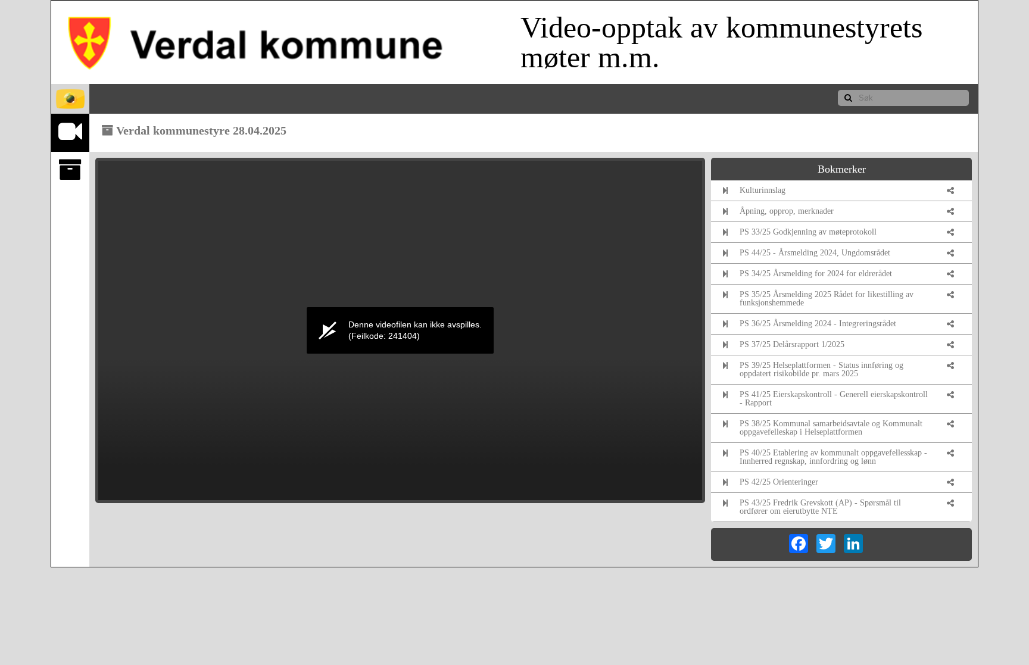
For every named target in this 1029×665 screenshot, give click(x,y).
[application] (400, 330)
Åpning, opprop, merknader (787, 211)
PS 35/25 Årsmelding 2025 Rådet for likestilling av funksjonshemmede (826, 298)
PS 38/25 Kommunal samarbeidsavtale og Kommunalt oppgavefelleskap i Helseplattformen (831, 427)
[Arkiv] (70, 170)
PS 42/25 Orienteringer (779, 481)
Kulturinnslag (762, 190)
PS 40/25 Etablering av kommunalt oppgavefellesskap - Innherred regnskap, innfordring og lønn (833, 457)
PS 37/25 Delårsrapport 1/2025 (792, 344)
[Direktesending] (70, 131)
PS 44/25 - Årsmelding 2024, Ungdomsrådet (815, 252)
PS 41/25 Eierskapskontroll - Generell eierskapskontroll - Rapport (834, 398)
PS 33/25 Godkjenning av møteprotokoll (808, 231)
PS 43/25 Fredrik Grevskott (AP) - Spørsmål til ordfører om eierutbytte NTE (820, 507)
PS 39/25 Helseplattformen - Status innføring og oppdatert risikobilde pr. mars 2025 (821, 369)
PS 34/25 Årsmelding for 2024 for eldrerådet (816, 273)
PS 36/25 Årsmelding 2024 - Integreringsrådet (818, 323)
